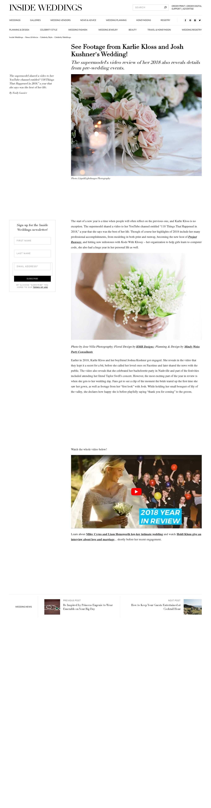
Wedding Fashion (77, 30)
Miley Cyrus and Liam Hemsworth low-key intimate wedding (124, 534)
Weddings (14, 20)
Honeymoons (143, 20)
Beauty (133, 30)
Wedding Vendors (60, 20)
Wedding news (23, 606)
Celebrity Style (48, 30)
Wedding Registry (192, 30)
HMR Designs (145, 346)
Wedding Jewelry (108, 30)
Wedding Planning (116, 20)
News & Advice (88, 20)
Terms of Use (40, 287)
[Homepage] (45, 7)
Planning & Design (19, 30)
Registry (165, 20)
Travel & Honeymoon (159, 30)
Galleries (35, 20)
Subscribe (32, 278)
